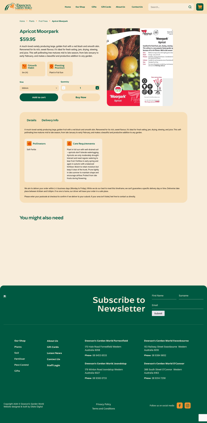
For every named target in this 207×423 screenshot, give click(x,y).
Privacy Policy (103, 404)
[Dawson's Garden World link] (5, 296)
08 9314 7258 (159, 378)
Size (22, 82)
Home (68, 7)
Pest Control (21, 364)
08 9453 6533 (99, 355)
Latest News (54, 353)
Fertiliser (19, 358)
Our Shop (80, 7)
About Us (120, 7)
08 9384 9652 (159, 355)
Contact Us (137, 7)
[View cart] (199, 7)
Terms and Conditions (103, 408)
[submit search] (190, 7)
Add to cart (39, 97)
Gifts (94, 7)
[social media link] (180, 405)
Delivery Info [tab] (50, 120)
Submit (158, 313)
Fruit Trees (43, 21)
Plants (31, 21)
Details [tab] (31, 120)
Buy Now (81, 97)
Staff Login (53, 365)
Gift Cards (106, 7)
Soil (16, 352)
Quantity (65, 81)
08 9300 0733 (99, 378)
